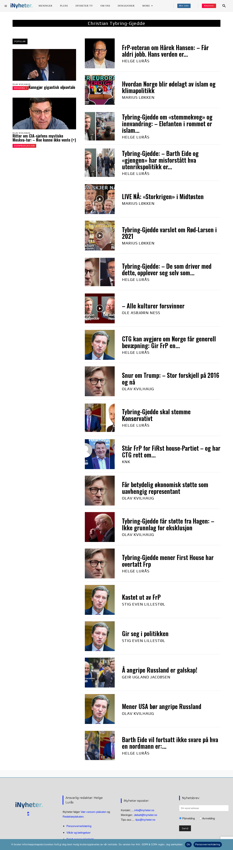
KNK (126, 461)
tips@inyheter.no (145, 819)
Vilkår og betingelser (78, 833)
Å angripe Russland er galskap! (159, 669)
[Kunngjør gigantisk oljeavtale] (44, 65)
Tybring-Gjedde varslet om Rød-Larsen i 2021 (169, 233)
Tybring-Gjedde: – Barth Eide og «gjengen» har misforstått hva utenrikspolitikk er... (160, 160)
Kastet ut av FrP (141, 597)
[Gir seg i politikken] (100, 636)
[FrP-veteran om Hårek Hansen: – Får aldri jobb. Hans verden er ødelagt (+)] (100, 53)
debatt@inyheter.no (145, 815)
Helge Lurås (135, 60)
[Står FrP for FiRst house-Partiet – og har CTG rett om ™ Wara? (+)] (100, 454)
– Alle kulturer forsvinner (153, 305)
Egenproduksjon (24, 146)
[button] (224, 5)
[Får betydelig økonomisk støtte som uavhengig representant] (100, 491)
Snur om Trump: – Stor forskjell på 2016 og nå (170, 378)
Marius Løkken (138, 97)
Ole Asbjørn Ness (141, 312)
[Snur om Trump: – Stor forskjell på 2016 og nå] (100, 381)
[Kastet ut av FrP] (100, 600)
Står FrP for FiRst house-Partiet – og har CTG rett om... (171, 451)
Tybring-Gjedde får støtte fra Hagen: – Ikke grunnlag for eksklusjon (168, 524)
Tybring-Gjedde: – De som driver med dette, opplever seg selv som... (167, 269)
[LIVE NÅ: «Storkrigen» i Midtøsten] (100, 199)
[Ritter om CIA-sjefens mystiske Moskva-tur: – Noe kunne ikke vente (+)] (44, 113)
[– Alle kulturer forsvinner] (100, 308)
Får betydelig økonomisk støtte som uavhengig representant (165, 487)
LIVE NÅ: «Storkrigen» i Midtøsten (163, 196)
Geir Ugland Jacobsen (146, 677)
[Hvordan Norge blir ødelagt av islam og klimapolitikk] (100, 90)
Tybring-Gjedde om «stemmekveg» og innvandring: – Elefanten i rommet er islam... (167, 123)
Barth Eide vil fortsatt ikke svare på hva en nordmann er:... (170, 743)
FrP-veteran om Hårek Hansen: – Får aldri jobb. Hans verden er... (165, 50)
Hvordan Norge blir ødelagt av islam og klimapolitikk (169, 87)
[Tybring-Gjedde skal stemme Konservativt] (100, 418)
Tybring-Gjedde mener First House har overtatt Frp (168, 560)
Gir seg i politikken (145, 633)
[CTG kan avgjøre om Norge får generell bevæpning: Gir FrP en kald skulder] (100, 345)
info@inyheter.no (144, 810)
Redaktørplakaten (73, 816)
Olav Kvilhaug (21, 84)
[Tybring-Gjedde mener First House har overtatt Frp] (100, 563)
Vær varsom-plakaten (93, 812)
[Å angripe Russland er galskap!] (100, 673)
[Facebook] (28, 814)
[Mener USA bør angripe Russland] (100, 709)
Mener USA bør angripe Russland (161, 706)
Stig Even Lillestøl (143, 604)
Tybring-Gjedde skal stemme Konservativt (156, 415)
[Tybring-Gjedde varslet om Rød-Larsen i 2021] (100, 235)
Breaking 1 (20, 88)
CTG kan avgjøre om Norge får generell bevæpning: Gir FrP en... (169, 342)
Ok (188, 844)
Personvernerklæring (78, 826)
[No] (228, 844)
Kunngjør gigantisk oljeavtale (52, 87)
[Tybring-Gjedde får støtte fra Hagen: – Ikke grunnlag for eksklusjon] (100, 527)
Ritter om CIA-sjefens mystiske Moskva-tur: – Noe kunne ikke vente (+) (44, 138)
